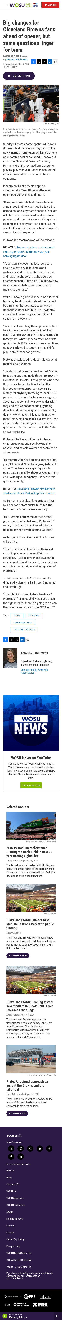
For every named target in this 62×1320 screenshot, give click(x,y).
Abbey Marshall (13, 860)
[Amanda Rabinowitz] (10, 658)
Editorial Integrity (14, 1219)
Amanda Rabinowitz (17, 59)
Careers (10, 1226)
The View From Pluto (24, 629)
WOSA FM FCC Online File (18, 1260)
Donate (51, 4)
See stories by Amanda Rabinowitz (34, 671)
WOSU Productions (15, 1205)
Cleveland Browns (23, 622)
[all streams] (58, 1316)
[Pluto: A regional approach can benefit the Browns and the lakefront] (31, 1059)
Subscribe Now (31, 785)
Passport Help (13, 1246)
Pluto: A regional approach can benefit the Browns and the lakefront (28, 1086)
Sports (17, 615)
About (9, 1212)
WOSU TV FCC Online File (18, 1267)
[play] (5, 1316)
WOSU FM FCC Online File (18, 1253)
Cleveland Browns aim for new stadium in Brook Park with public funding (30, 924)
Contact (10, 1232)
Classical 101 (12, 1184)
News (9, 1177)
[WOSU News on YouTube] (31, 723)
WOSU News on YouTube (31, 757)
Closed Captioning (15, 1239)
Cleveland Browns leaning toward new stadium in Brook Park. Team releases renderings (29, 1006)
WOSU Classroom (15, 1198)
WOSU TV (11, 1191)
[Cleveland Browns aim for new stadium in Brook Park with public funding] (31, 898)
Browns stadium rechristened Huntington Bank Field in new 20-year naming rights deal (28, 252)
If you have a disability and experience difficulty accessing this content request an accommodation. (29, 1276)
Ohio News (34, 615)
